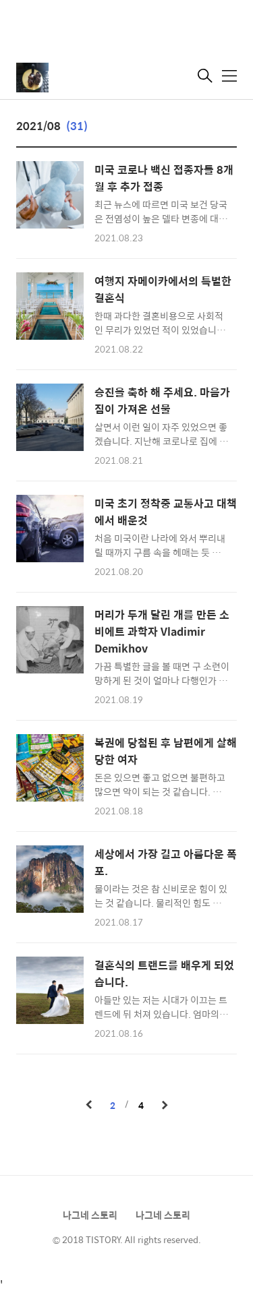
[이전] (89, 1105)
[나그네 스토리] (83, 77)
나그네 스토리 (90, 1214)
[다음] (165, 1105)
